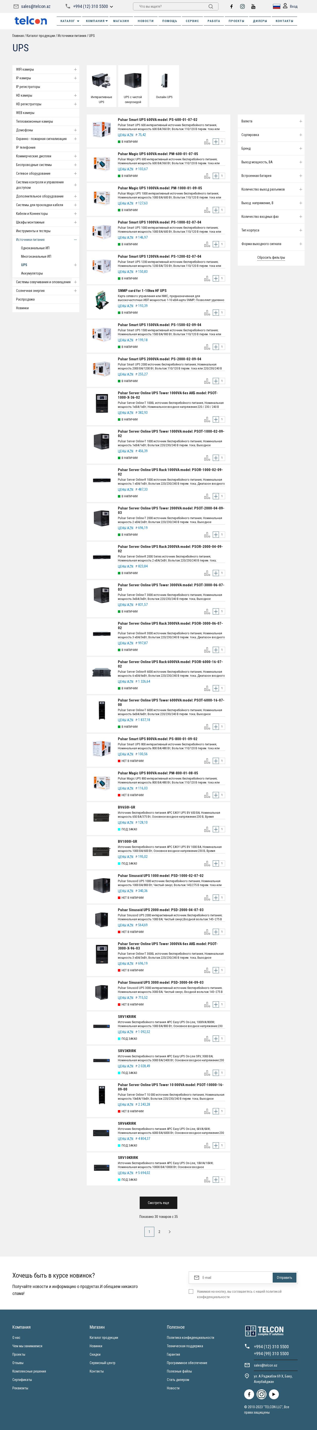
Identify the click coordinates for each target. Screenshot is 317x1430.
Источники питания (30, 240)
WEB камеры (25, 113)
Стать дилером (178, 1380)
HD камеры (24, 95)
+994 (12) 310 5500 (90, 6)
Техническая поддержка (185, 1346)
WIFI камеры (25, 69)
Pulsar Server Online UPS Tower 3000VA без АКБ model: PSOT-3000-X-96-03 (168, 946)
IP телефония (25, 147)
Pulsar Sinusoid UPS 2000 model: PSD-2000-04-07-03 (161, 910)
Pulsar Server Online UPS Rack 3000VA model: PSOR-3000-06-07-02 (170, 625)
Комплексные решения (29, 1371)
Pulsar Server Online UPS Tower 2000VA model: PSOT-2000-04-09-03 (171, 510)
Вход (294, 6)
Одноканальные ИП (35, 248)
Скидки (95, 1354)
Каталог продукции (104, 1338)
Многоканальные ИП (36, 256)
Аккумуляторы (32, 273)
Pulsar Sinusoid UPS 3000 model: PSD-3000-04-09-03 (161, 982)
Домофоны (24, 130)
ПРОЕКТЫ (236, 21)
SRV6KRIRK (127, 1123)
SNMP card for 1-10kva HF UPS (142, 290)
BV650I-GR (126, 807)
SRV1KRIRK (127, 1016)
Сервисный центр (102, 1363)
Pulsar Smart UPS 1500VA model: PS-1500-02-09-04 (159, 325)
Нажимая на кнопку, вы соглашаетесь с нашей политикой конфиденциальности (239, 1294)
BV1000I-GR (127, 841)
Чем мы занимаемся (27, 1346)
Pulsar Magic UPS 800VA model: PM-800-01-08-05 (158, 773)
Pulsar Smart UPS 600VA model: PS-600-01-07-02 (157, 119)
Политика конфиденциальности (190, 1338)
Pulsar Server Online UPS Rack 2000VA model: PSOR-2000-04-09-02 (170, 548)
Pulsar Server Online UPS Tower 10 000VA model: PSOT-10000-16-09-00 (171, 1087)
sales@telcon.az (36, 6)
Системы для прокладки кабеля (39, 205)
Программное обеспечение (187, 1363)
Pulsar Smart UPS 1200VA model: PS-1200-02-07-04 (159, 256)
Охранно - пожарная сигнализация (41, 139)
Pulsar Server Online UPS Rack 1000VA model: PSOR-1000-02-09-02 (170, 472)
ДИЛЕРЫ (260, 21)
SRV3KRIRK (127, 1051)
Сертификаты (22, 1380)
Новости (173, 1388)
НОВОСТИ (146, 21)
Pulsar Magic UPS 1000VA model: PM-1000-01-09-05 (160, 188)
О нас (16, 1338)
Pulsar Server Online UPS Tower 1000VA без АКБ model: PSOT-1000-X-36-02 (168, 395)
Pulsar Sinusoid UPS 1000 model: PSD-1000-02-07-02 (161, 875)
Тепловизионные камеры (34, 121)
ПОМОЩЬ (169, 21)
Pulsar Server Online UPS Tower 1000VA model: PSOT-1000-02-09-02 (171, 433)
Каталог (67, 21)
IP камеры (23, 78)
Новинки (22, 308)
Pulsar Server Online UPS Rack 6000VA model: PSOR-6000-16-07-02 (170, 664)
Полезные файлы (179, 1371)
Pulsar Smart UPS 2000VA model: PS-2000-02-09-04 (159, 359)
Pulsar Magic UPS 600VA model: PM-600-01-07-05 (158, 154)
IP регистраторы (28, 87)
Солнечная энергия (30, 291)
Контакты (97, 1371)
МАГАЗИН (121, 21)
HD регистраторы (28, 104)
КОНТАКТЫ (284, 21)
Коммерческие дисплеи (33, 156)
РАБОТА (214, 21)
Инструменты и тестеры (33, 231)
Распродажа (25, 299)
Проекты (18, 1354)
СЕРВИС (192, 21)
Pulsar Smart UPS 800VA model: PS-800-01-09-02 (157, 739)
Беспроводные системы (34, 165)
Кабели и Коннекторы (32, 214)
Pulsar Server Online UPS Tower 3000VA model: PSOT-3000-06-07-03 (171, 587)
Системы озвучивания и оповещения (43, 282)
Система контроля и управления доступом (40, 185)
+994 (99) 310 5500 (271, 1353)
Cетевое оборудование (33, 173)
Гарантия (173, 1354)
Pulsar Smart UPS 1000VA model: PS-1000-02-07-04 (159, 222)
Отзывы (18, 1363)
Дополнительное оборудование (40, 196)
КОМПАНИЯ (95, 21)
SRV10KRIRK (128, 1157)
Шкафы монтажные (30, 222)
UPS (24, 265)
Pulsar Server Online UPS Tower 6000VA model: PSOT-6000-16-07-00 (171, 702)
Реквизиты (20, 1388)
